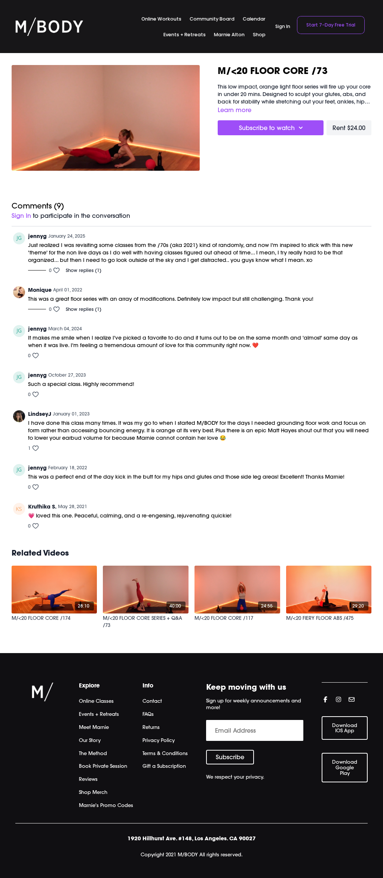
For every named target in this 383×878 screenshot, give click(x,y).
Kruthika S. (42, 506)
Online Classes (96, 701)
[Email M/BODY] (351, 699)
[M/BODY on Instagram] (338, 699)
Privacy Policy (159, 740)
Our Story (90, 740)
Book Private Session (103, 766)
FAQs (148, 714)
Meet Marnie (94, 727)
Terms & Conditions (165, 753)
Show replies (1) (83, 270)
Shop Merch (93, 792)
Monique (40, 290)
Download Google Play (344, 767)
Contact (152, 701)
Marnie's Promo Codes (106, 805)
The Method (93, 753)
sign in (21, 215)
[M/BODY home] (49, 26)
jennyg (37, 236)
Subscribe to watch (267, 128)
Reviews (88, 779)
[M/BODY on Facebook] (325, 699)
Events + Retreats (99, 714)
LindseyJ (39, 414)
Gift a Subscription (164, 766)
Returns (151, 727)
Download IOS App (344, 728)
